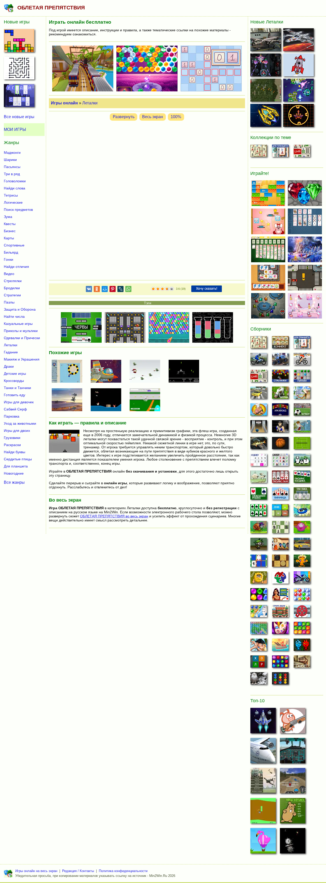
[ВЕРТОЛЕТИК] (263, 812)
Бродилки (12, 288)
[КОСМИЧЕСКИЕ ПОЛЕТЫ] (186, 372)
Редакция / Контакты (78, 871)
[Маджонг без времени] (302, 152)
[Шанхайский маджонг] (258, 152)
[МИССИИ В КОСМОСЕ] (266, 116)
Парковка (11, 416)
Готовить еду (14, 395)
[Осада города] (258, 545)
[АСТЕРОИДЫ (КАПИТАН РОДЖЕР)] (108, 372)
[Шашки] (280, 562)
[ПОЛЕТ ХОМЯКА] (292, 812)
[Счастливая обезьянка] (302, 562)
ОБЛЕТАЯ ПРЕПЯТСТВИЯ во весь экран (114, 516)
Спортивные (14, 245)
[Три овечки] (258, 478)
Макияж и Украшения (21, 359)
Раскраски (12, 445)
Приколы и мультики (21, 331)
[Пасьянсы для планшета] (258, 511)
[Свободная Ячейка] (258, 495)
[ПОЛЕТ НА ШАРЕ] (263, 842)
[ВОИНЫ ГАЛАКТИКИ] (263, 722)
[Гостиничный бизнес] (302, 394)
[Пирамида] (280, 495)
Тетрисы (11, 195)
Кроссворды (14, 381)
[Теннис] (302, 444)
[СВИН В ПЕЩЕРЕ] (292, 722)
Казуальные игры (18, 324)
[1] (153, 289)
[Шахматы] (280, 528)
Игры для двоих (17, 431)
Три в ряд (12, 174)
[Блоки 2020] (302, 629)
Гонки (8, 259)
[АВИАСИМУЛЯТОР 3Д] (263, 752)
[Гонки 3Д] (258, 394)
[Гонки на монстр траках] (280, 360)
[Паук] (280, 478)
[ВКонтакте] (89, 289)
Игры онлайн (64, 103)
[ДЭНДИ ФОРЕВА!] (108, 400)
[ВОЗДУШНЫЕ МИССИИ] (266, 40)
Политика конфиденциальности (123, 871)
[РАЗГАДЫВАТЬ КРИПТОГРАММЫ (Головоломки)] (19, 97)
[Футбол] (302, 411)
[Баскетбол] (280, 444)
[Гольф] (302, 427)
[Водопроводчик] (302, 612)
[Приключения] (258, 679)
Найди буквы (14, 452)
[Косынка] (302, 478)
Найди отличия (16, 267)
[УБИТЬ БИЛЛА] (147, 400)
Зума (8, 217)
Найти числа (14, 316)
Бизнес (10, 231)
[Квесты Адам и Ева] (258, 579)
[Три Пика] (302, 495)
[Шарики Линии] (302, 377)
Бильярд (11, 252)
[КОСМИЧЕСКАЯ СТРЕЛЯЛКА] (299, 116)
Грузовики (12, 438)
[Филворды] (258, 629)
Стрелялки (13, 281)
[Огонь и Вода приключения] (302, 646)
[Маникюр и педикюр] (280, 629)
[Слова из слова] (258, 663)
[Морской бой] (280, 646)
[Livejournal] (120, 289)
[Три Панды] (302, 461)
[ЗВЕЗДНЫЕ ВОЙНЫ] (292, 842)
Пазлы (9, 302)
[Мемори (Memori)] (258, 562)
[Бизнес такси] (302, 545)
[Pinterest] (113, 289)
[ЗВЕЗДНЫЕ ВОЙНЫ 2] (299, 40)
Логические (13, 202)
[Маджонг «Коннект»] (280, 343)
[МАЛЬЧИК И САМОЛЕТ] (147, 372)
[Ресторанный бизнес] (258, 411)
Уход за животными (20, 423)
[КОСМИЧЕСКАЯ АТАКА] (266, 66)
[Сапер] (280, 461)
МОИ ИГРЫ (15, 129)
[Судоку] (258, 461)
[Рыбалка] (258, 444)
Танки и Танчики (17, 388)
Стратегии (12, 295)
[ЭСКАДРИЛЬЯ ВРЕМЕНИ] (266, 91)
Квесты (10, 224)
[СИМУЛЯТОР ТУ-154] (292, 752)
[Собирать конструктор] (302, 579)
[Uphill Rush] (302, 511)
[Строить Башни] (280, 612)
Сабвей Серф (15, 409)
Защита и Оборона (20, 309)
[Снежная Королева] (258, 612)
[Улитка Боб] (258, 528)
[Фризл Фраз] (302, 528)
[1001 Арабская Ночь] (280, 595)
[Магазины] (280, 545)
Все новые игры (19, 117)
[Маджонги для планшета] (280, 152)
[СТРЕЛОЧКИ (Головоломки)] (19, 69)
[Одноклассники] (97, 289)
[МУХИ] (69, 372)
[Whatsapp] (128, 289)
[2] (155, 289)
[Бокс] (280, 427)
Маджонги (12, 152)
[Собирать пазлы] (280, 579)
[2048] (280, 511)
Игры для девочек (19, 402)
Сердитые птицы (18, 459)
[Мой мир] (105, 289)
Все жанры (14, 482)
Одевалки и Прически (22, 338)
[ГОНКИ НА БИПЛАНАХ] (292, 782)
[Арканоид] (280, 411)
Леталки (90, 103)
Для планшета (16, 466)
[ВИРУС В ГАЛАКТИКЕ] (299, 91)
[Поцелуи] (258, 646)
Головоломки (15, 181)
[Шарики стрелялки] (280, 377)
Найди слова (14, 188)
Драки (9, 366)
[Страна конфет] (258, 595)
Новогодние (14, 473)
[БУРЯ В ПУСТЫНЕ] (69, 400)
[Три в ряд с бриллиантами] (280, 663)
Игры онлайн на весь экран (36, 871)
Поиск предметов (18, 210)
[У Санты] (302, 595)
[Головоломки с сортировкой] (280, 679)
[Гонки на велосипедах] (302, 360)
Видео (9, 274)
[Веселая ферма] (280, 394)
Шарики (10, 160)
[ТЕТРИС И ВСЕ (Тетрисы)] (19, 42)
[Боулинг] (258, 427)
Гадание (11, 352)
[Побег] (302, 663)
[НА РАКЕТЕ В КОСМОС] (299, 66)
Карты (9, 238)
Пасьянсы (12, 167)
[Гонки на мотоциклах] (258, 360)
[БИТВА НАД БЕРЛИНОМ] (263, 782)
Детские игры (15, 373)
